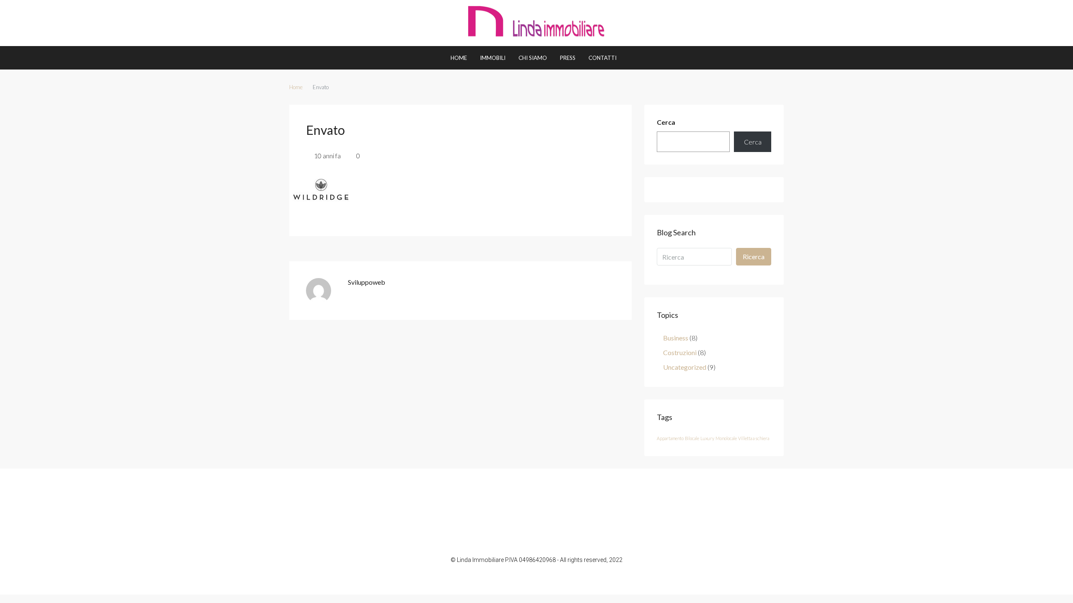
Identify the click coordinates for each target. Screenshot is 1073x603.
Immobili (492, 57)
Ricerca (754, 256)
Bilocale (692, 438)
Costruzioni (680, 352)
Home (459, 57)
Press (567, 57)
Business (675, 338)
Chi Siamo (532, 57)
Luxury (707, 438)
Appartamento (670, 438)
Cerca (666, 122)
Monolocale (726, 438)
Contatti (602, 57)
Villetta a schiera (753, 438)
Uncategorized (684, 367)
